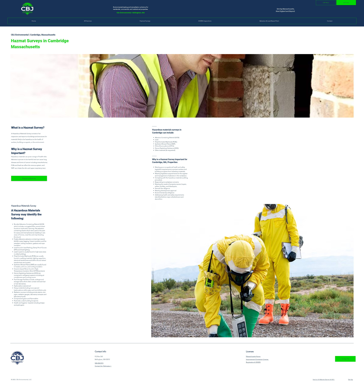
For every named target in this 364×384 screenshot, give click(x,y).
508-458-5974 (99, 363)
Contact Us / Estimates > (103, 366)
